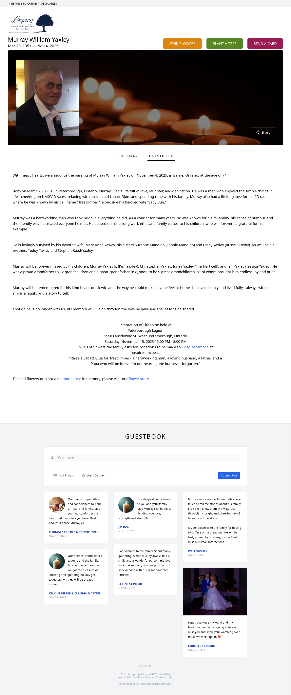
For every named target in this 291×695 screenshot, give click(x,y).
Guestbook (161, 156)
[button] (215, 591)
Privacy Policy (134, 677)
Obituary (128, 156)
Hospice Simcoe (195, 347)
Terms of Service (156, 677)
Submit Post (229, 475)
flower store (139, 378)
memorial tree (69, 378)
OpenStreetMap (150, 683)
